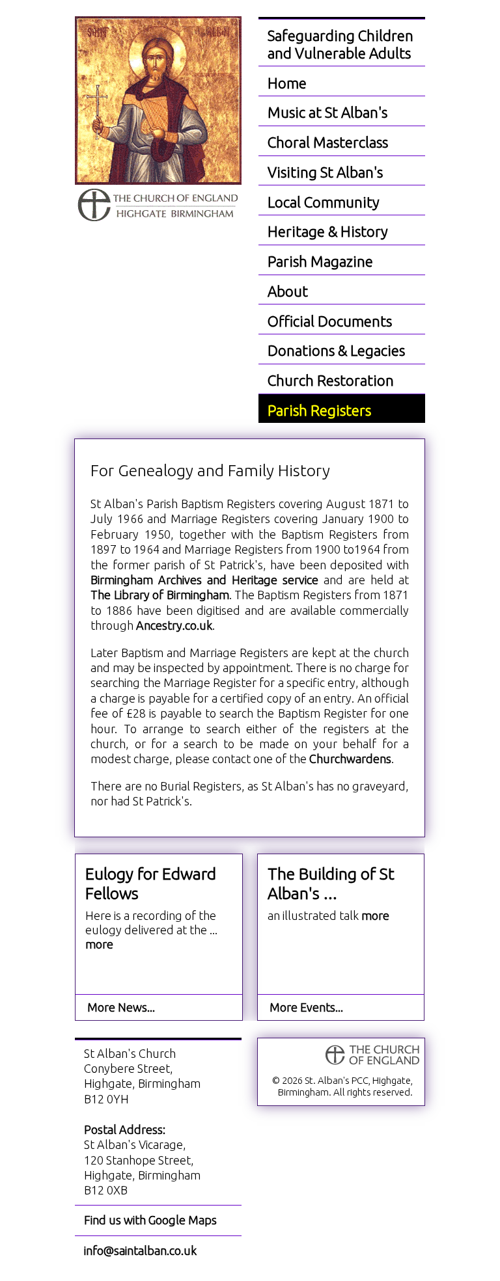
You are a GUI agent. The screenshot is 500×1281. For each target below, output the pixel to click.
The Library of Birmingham (159, 594)
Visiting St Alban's (325, 172)
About (288, 291)
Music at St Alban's (327, 112)
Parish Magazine (320, 261)
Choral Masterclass (328, 142)
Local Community (324, 202)
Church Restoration (331, 380)
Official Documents (330, 321)
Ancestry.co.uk (174, 625)
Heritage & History (328, 231)
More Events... (306, 1007)
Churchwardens (350, 758)
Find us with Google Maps (150, 1219)
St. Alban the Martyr (158, 120)
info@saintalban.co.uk (140, 1250)
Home (287, 83)
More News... (121, 1007)
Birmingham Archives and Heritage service (204, 579)
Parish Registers (319, 410)
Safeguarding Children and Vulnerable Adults (340, 44)
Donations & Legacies (336, 350)
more (375, 915)
